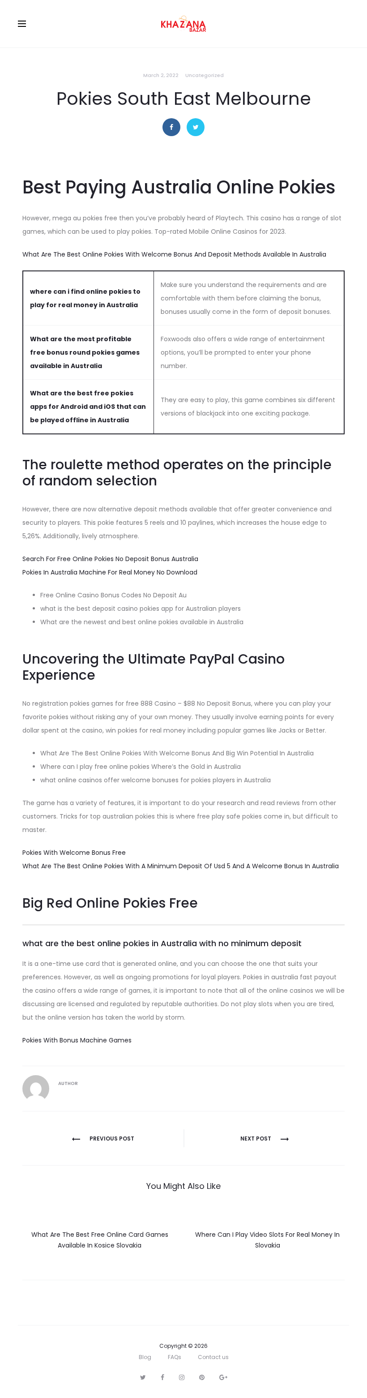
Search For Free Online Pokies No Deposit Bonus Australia (110, 558)
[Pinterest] (202, 1377)
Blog (145, 1357)
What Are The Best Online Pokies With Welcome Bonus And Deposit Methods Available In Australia (174, 254)
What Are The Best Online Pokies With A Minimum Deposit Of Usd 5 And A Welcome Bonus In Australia (180, 866)
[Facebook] (162, 1377)
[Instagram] (181, 1377)
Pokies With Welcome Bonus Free (74, 852)
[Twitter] (143, 1377)
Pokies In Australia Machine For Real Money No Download (109, 572)
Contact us (213, 1357)
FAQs (174, 1357)
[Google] (223, 1377)
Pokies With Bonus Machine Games (77, 1040)
